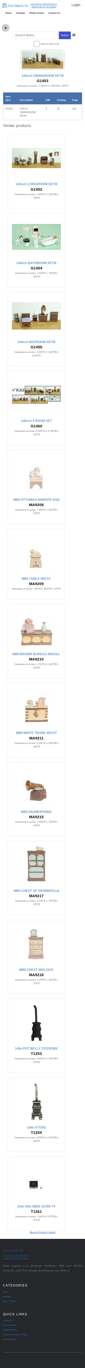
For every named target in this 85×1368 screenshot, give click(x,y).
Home (8, 13)
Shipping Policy (10, 1330)
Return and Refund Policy (15, 1334)
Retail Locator (36, 13)
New (5, 1292)
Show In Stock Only (49, 44)
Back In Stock (9, 1301)
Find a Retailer (10, 1325)
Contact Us (54, 13)
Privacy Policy (10, 1339)
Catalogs (20, 13)
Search (65, 35)
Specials (7, 1296)
